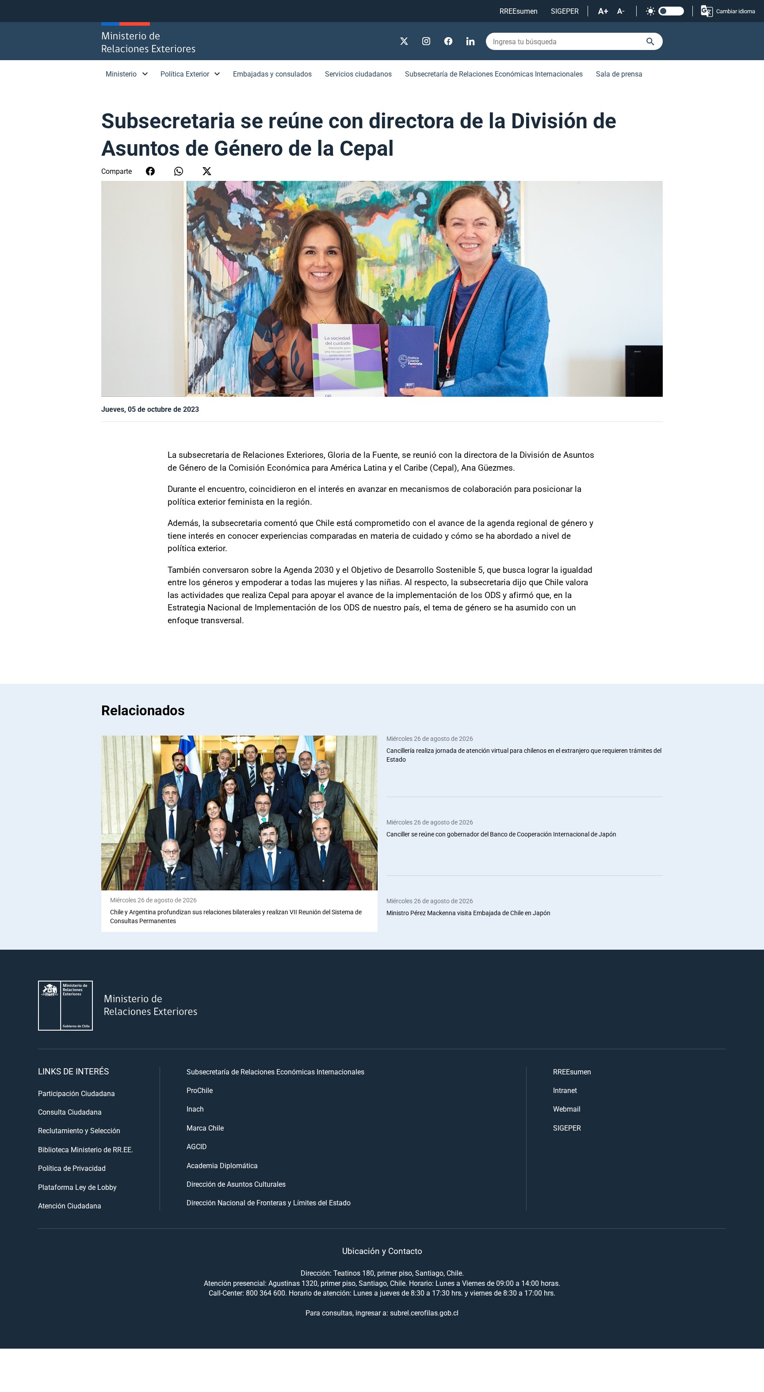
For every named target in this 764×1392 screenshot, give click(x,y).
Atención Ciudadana (69, 1205)
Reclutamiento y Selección (79, 1130)
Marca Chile (205, 1127)
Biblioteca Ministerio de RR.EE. (85, 1149)
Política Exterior (184, 73)
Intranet (565, 1090)
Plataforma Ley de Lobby (77, 1187)
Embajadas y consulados (272, 73)
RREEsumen (519, 10)
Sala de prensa (619, 73)
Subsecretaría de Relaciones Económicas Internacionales (494, 73)
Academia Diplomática (222, 1165)
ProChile (200, 1090)
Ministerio (121, 73)
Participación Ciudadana (76, 1093)
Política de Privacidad (72, 1168)
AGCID (197, 1146)
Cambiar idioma (735, 11)
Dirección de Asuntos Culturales (236, 1184)
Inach (195, 1108)
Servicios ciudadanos (358, 73)
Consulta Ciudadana (70, 1111)
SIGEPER (565, 10)
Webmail (567, 1108)
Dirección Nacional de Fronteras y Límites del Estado (269, 1202)
